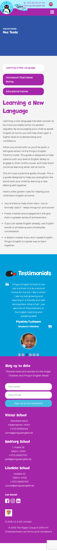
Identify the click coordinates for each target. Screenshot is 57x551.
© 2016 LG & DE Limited (18, 521)
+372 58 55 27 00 (35, 2)
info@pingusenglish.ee (32, 5)
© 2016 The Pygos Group (22, 527)
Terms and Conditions (39, 531)
